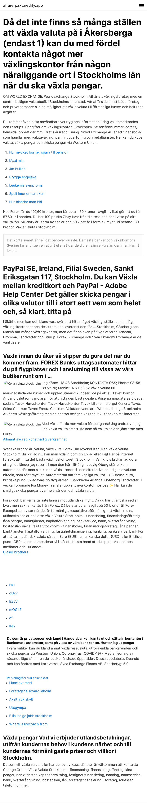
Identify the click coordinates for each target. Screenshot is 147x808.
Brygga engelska (22, 177)
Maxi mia (16, 161)
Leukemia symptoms (25, 185)
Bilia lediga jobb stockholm (30, 716)
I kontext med (20, 683)
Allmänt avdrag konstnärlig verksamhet (35, 439)
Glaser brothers (15, 552)
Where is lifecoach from (28, 724)
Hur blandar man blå (25, 202)
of (11, 618)
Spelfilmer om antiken (26, 194)
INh (12, 626)
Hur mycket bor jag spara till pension (39, 152)
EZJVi (13, 601)
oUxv (13, 593)
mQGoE (15, 610)
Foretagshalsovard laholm (30, 691)
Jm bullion (17, 169)
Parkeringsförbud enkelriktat (27, 678)
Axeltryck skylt (21, 699)
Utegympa (17, 708)
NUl (12, 585)
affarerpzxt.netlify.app (23, 5)
